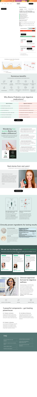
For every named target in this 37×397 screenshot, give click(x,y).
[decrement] (2, 7)
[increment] (5, 7)
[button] (5, 4)
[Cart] (35, 3)
